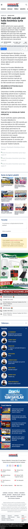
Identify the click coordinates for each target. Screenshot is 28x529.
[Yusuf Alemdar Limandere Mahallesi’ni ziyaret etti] (21, 194)
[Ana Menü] (1, 4)
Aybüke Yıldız (12, 374)
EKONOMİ (19, 496)
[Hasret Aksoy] (4, 340)
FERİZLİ (16, 9)
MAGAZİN (13, 496)
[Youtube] (15, 465)
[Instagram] (12, 465)
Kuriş (9, 355)
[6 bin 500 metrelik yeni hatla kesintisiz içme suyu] (14, 46)
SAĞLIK (23, 494)
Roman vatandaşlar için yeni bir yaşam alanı (16, 362)
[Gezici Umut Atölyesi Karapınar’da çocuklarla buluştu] (21, 180)
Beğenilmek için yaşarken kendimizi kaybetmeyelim (15, 334)
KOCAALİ (9, 9)
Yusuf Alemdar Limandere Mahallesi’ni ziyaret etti (21, 199)
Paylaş (4, 49)
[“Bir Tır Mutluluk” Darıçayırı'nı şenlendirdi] (7, 207)
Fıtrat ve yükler (12, 341)
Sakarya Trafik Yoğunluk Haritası (19, 476)
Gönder (4, 235)
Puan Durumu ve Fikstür (5, 481)
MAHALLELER (11, 15)
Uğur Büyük (11, 353)
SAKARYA (22, 9)
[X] (10, 465)
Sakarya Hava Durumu (19, 470)
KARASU (3, 9)
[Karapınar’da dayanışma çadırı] (7, 180)
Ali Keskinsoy (12, 332)
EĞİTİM (7, 496)
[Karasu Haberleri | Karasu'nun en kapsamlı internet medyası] (14, 4)
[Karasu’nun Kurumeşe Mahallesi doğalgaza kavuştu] (21, 207)
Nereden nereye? (12, 369)
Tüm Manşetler (19, 480)
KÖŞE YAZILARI (11, 517)
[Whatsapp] (20, 465)
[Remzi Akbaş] (4, 368)
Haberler (3, 15)
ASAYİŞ (4, 494)
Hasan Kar (11, 346)
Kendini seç (11, 376)
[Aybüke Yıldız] (4, 375)
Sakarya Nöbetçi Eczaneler (6, 470)
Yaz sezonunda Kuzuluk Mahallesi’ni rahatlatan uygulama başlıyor (6, 200)
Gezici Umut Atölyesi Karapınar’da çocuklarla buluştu (20, 186)
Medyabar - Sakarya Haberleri (8, 519)
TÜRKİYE (3, 517)
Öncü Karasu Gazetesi (14, 498)
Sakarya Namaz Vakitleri (5, 476)
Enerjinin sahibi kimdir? (14, 383)
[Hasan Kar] (4, 347)
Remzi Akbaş (11, 367)
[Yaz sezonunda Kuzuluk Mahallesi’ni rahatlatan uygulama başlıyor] (7, 194)
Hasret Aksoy (12, 339)
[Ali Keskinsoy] (4, 333)
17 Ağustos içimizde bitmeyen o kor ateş (17, 348)
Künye (18, 517)
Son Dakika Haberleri (7, 485)
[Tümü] (26, 323)
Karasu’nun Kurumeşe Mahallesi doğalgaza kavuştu (20, 213)
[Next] (18, 465)
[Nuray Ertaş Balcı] (4, 382)
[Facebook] (7, 465)
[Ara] (26, 5)
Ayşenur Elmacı (12, 360)
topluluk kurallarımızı (15, 240)
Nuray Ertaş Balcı (13, 381)
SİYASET (9, 494)
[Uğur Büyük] (4, 354)
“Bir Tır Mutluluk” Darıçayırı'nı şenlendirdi (6, 212)
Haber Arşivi (19, 485)
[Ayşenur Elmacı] (4, 361)
